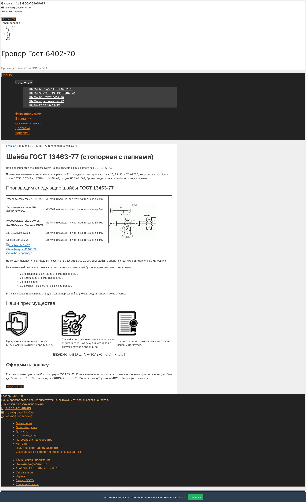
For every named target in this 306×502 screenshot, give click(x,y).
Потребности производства (34, 439)
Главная (11, 145)
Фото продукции (28, 114)
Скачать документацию (31, 464)
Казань (8, 3)
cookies (181, 497)
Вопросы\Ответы (27, 484)
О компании (24, 423)
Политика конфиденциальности (37, 447)
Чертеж (21, 476)
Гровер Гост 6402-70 (38, 53)
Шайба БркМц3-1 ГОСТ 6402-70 (51, 89)
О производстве (26, 427)
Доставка (22, 128)
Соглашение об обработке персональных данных (49, 451)
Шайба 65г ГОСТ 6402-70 (46, 97)
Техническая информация (33, 459)
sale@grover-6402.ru (19, 7)
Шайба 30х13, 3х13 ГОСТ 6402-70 (52, 93)
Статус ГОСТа (25, 480)
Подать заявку (14, 386)
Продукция (24, 82)
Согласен (196, 497)
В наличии (23, 118)
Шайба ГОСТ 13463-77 (44, 105)
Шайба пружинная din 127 (46, 101)
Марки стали (24, 472)
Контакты (22, 133)
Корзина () (9, 19)
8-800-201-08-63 (32, 3)
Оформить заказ (28, 123)
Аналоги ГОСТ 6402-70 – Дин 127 (38, 468)
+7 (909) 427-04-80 (19, 416)
